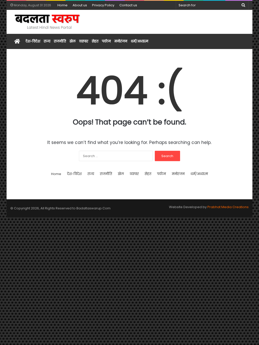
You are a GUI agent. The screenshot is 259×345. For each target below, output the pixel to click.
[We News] (47, 22)
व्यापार (83, 41)
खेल (73, 41)
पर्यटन (106, 41)
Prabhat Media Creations (228, 207)
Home (62, 5)
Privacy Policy (103, 5)
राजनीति (60, 41)
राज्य (47, 41)
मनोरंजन (120, 41)
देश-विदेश (33, 41)
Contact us (128, 5)
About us (80, 5)
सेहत (95, 41)
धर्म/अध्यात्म (139, 41)
